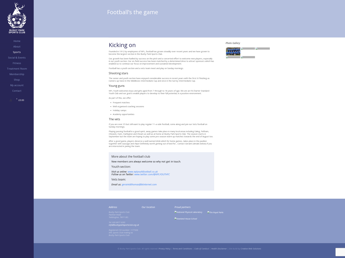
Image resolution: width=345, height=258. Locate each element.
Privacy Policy (164, 248)
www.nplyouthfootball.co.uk (143, 171)
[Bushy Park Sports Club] (17, 18)
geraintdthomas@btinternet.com (139, 184)
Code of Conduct (201, 248)
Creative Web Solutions (251, 248)
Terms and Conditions (182, 248)
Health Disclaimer (219, 248)
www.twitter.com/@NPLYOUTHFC (152, 174)
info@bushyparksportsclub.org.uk (124, 224)
